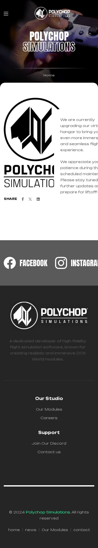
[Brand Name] (25, 263)
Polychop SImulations (48, 512)
